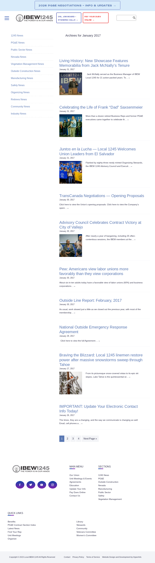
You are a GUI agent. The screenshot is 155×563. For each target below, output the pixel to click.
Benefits (11, 521)
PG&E (101, 478)
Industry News (18, 113)
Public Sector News (21, 49)
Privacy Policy (78, 557)
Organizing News (20, 92)
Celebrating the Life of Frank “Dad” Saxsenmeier (101, 107)
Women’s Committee (86, 535)
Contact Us (74, 495)
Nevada (102, 485)
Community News (20, 106)
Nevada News (18, 57)
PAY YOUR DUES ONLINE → (92, 18)
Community (81, 528)
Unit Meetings (14, 535)
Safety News (18, 85)
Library (79, 521)
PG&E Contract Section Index (22, 525)
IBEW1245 (34, 18)
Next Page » (90, 438)
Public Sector (104, 492)
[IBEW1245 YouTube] (41, 485)
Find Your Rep (14, 532)
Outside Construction (108, 482)
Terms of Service (93, 557)
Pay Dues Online (77, 492)
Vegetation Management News (27, 64)
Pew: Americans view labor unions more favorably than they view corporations (93, 271)
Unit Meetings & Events (80, 478)
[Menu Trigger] (6, 18)
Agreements (75, 482)
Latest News (14, 528)
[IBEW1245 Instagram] (52, 485)
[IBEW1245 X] (30, 485)
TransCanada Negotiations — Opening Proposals (101, 195)
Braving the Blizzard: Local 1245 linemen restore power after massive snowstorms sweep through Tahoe (101, 360)
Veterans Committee (86, 532)
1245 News (17, 35)
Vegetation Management (110, 499)
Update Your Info (77, 489)
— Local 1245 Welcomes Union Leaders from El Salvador (97, 151)
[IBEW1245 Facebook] (19, 485)
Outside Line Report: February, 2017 (90, 300)
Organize (12, 538)
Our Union (74, 475)
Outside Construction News (25, 71)
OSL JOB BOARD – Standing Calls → (68, 18)
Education (74, 485)
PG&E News (18, 42)
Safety (101, 495)
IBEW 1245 (36, 469)
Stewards (80, 525)
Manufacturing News (22, 78)
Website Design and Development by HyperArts (121, 557)
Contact (67, 557)
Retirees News (19, 99)
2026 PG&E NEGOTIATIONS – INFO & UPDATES (77, 5)
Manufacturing (105, 489)
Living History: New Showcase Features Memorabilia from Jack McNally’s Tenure (94, 63)
